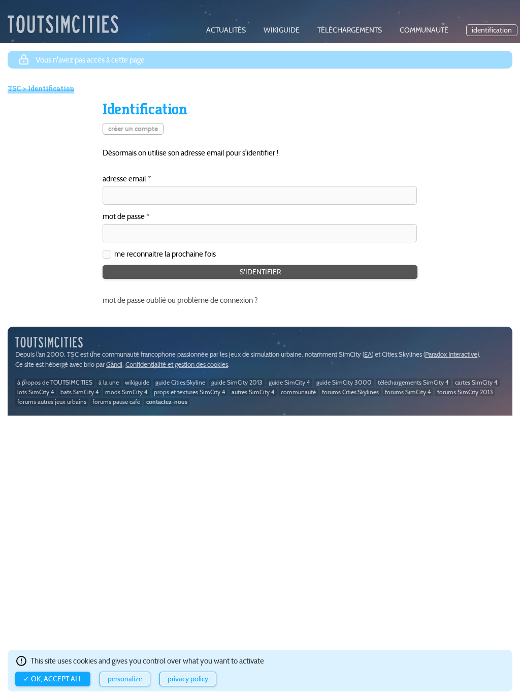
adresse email (124, 179)
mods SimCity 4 (126, 392)
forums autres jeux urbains (51, 401)
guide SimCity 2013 (237, 382)
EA (368, 354)
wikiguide (282, 30)
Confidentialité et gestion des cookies (176, 364)
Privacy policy (188, 679)
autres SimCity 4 (253, 392)
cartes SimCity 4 (476, 382)
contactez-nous (166, 401)
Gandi (114, 364)
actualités (226, 30)
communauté (424, 30)
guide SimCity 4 (289, 382)
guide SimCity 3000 (344, 382)
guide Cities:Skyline (180, 382)
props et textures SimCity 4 (189, 392)
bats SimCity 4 (79, 392)
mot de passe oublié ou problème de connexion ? (180, 300)
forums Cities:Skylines (350, 392)
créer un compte (133, 128)
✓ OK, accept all (52, 679)
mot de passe (124, 216)
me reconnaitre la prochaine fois (165, 254)
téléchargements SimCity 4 (413, 382)
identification (492, 30)
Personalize (125, 679)
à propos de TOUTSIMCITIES (54, 382)
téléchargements (349, 30)
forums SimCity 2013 (465, 392)
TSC (14, 88)
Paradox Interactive (451, 354)
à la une (109, 382)
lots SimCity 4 (35, 392)
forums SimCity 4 (408, 392)
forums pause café (116, 401)
